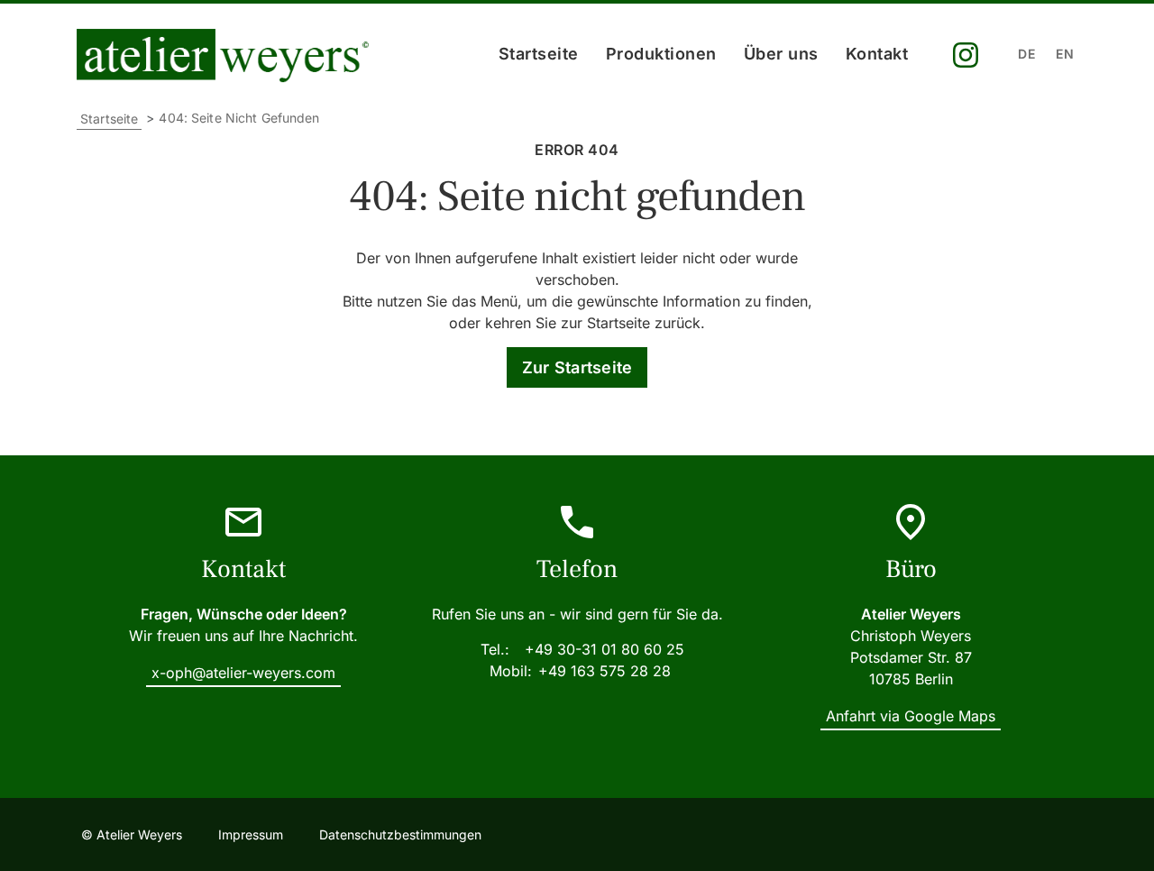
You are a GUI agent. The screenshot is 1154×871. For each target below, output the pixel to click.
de (1026, 53)
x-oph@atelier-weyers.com (243, 673)
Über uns (781, 53)
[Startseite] (227, 56)
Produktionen (661, 53)
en (1065, 53)
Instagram (965, 56)
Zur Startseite (577, 367)
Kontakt (877, 53)
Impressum (250, 834)
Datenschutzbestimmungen (400, 834)
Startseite (539, 53)
